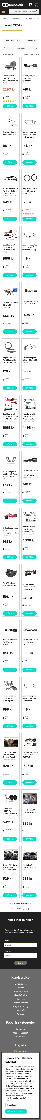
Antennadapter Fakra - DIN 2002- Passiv (30, 360)
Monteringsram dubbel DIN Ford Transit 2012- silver (10, 475)
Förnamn (7, 951)
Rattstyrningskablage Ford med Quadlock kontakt (30, 79)
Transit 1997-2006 (12, 40)
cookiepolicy (10, 1100)
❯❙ (27, 908)
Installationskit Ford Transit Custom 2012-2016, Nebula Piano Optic (28, 417)
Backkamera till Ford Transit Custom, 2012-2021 (9, 248)
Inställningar (12, 1105)
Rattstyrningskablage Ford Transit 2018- (11, 642)
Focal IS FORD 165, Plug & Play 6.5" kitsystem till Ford (10, 79)
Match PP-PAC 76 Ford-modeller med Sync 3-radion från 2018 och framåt (10, 192)
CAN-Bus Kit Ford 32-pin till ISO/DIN (10, 305)
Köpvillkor (20, 999)
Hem (4, 18)
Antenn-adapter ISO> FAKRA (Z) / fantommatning (29, 247)
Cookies (20, 1014)
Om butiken (20, 1036)
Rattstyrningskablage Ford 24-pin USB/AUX (30, 754)
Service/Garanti (20, 991)
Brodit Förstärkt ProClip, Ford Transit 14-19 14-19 (10, 868)
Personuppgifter (20, 1002)
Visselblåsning (20, 995)
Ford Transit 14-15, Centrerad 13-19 (29, 812)
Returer (20, 987)
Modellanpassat (17, 18)
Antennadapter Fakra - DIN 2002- (10, 133)
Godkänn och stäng (16, 1111)
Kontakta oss (20, 984)
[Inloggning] (30, 4)
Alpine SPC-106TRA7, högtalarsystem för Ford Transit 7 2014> (10, 812)
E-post (6, 940)
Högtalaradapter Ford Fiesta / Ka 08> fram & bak (10, 360)
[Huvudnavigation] (3, 11)
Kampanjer (20, 1029)
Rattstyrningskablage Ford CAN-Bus (30, 302)
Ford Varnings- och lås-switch (9, 584)
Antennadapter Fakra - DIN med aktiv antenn (29, 134)
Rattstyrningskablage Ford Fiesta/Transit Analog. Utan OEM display (30, 473)
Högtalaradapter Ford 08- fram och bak (29, 191)
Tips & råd (20, 1010)
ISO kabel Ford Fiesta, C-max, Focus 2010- (28, 586)
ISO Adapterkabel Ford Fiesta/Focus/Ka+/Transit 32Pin (11, 531)
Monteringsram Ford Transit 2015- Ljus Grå (9, 698)
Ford (30, 18)
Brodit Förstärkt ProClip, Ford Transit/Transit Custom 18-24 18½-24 (10, 755)
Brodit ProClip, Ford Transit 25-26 (29, 867)
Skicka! (20, 963)
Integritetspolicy (20, 1006)
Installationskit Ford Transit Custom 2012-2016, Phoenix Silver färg (28, 530)
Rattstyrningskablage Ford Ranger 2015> (30, 642)
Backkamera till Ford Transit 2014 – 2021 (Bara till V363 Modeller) (10, 417)
